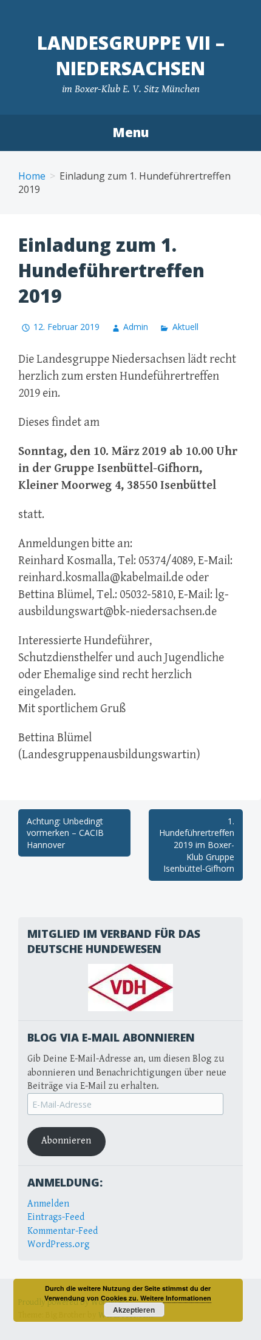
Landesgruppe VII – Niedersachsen (131, 55)
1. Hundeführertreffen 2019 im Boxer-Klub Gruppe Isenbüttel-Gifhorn (196, 844)
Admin (135, 326)
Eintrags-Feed (55, 1217)
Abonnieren (66, 1140)
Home (32, 176)
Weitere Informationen (175, 1297)
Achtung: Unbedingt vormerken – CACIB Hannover (65, 832)
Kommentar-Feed (62, 1231)
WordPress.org (58, 1244)
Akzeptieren (134, 1309)
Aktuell (185, 326)
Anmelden (48, 1204)
